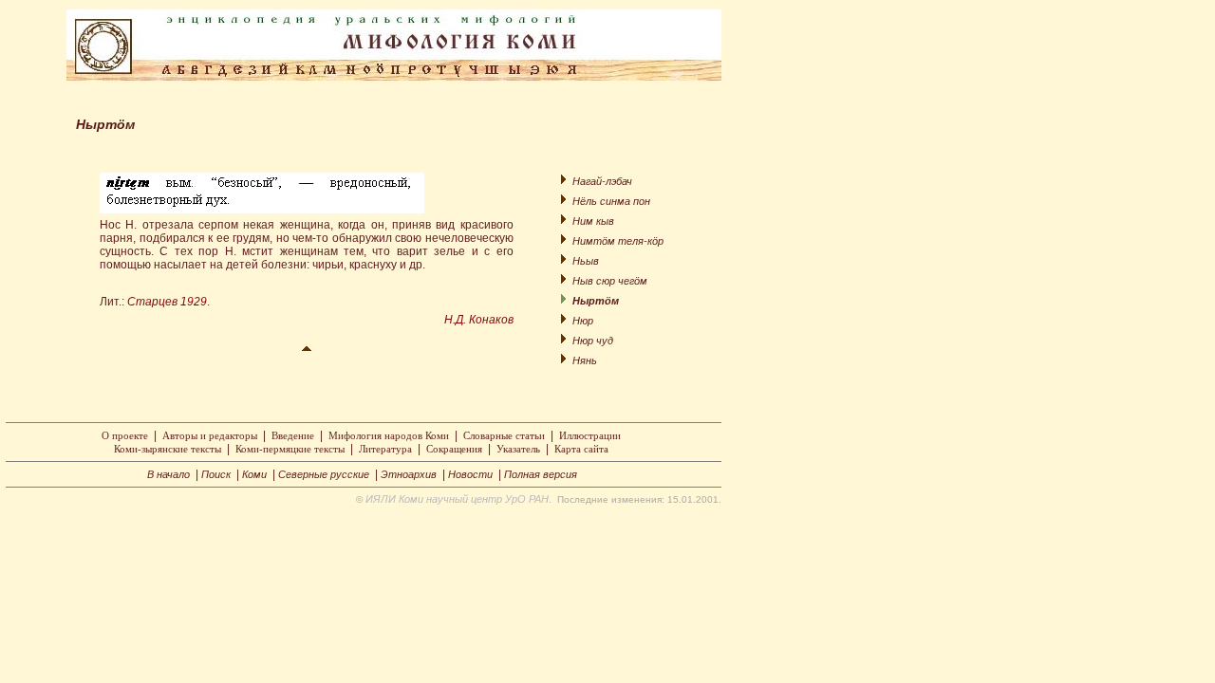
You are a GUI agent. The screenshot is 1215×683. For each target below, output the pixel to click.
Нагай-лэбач (602, 181)
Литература (385, 448)
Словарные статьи (504, 435)
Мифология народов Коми (388, 435)
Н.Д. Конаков (479, 319)
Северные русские (323, 474)
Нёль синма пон (611, 201)
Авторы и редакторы (209, 435)
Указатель (518, 448)
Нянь (584, 360)
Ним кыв (593, 221)
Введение (292, 435)
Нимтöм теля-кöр (618, 241)
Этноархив (409, 474)
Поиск (216, 474)
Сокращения (454, 448)
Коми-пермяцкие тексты (290, 448)
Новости (470, 474)
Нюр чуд (592, 340)
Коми (254, 474)
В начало (168, 474)
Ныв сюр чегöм (609, 280)
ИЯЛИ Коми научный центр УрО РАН (457, 499)
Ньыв (585, 261)
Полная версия (540, 474)
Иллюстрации (590, 435)
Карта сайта (581, 448)
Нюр (582, 320)
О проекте (125, 435)
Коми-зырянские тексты (167, 448)
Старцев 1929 (167, 301)
